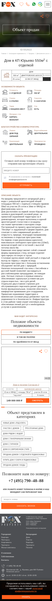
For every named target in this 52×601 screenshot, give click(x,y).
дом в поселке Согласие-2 (26, 385)
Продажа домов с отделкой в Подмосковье (24, 455)
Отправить (26, 185)
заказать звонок (26, 506)
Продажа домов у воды (14, 465)
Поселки (29, 548)
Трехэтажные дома (34, 428)
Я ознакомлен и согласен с (24, 178)
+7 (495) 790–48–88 (26, 480)
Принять (26, 597)
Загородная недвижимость (17, 53)
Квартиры (5, 537)
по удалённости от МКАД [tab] (26, 342)
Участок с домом (11, 428)
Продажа (31, 53)
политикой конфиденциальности (29, 589)
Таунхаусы (5, 545)
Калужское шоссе (33, 389)
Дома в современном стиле (16, 449)
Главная (3, 53)
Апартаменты (6, 542)
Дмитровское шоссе (42, 53)
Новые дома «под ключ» (14, 423)
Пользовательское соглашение (36, 528)
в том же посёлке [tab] (26, 337)
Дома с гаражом (10, 444)
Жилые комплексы (8, 548)
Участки (29, 540)
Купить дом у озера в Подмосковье (19, 460)
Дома (28, 537)
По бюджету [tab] (26, 332)
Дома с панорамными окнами (17, 439)
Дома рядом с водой (13, 434)
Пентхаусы (5, 540)
